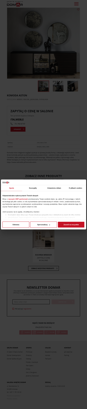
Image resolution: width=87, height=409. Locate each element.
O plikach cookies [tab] (75, 188)
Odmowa (16, 225)
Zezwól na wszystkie (71, 225)
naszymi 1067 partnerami (18, 199)
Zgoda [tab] (11, 188)
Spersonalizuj (42, 225)
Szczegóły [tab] (33, 188)
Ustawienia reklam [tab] (54, 188)
